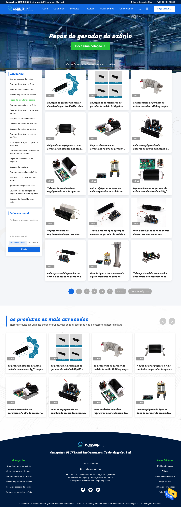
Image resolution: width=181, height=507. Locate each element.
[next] (172, 321)
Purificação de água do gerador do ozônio (24, 143)
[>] (110, 291)
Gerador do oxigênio (19, 167)
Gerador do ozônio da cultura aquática (23, 135)
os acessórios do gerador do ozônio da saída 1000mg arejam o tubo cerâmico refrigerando (151, 104)
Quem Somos (107, 8)
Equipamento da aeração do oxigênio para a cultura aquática (24, 192)
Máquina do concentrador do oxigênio (22, 178)
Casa (45, 8)
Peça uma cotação (166, 8)
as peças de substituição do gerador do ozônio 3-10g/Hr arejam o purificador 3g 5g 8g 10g (106, 104)
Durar (120, 291)
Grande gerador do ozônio (21, 79)
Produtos (74, 8)
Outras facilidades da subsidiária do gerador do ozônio (24, 152)
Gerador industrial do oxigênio (23, 172)
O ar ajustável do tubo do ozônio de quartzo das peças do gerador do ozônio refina (151, 232)
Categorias (58, 8)
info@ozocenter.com (142, 2)
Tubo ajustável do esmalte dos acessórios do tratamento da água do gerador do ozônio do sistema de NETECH (150, 275)
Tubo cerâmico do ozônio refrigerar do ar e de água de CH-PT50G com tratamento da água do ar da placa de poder (64, 189)
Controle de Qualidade (165, 476)
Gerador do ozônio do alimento (23, 124)
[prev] (163, 321)
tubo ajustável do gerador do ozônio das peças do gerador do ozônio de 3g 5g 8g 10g (64, 275)
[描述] (147, 9)
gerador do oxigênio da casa (22, 185)
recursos (89, 8)
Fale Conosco (165, 492)
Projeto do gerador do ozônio (23, 94)
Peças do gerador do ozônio (22, 100)
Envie (24, 249)
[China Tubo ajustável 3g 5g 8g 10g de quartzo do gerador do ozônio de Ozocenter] (108, 212)
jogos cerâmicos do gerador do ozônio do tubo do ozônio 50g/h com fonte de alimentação (150, 189)
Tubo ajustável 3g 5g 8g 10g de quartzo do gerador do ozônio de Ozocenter (108, 232)
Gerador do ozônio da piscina (23, 129)
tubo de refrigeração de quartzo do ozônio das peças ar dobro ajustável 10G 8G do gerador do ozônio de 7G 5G (150, 147)
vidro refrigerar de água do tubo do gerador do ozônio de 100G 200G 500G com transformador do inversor (106, 189)
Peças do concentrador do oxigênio (21, 160)
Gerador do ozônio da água (22, 84)
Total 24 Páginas (140, 291)
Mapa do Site (165, 481)
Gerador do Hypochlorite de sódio (22, 200)
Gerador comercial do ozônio (23, 105)
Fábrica (165, 471)
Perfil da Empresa (165, 466)
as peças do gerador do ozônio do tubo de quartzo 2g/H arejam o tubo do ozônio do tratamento (65, 104)
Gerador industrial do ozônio (22, 89)
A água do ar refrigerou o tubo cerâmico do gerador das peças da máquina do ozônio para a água (64, 147)
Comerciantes (126, 8)
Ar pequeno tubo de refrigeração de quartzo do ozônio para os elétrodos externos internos (62, 232)
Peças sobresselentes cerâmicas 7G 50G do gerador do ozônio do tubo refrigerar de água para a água (108, 147)
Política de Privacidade (165, 487)
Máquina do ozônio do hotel (22, 118)
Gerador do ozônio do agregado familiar (24, 111)
